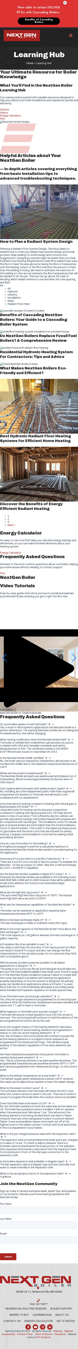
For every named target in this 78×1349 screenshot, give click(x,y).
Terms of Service (43, 1334)
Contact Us (12, 1321)
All (9, 288)
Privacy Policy (25, 1334)
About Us (62, 1315)
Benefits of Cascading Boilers (39, 21)
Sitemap (57, 1331)
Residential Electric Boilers (26, 1308)
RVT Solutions (43, 1337)
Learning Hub (42, 1315)
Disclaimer (60, 1334)
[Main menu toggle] (70, 35)
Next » (11, 525)
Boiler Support (61, 1308)
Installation (14, 297)
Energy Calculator (38, 1321)
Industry (12, 294)
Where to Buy (19, 1315)
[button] (39, 670)
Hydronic (13, 291)
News (11, 301)
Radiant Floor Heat (19, 304)
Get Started (66, 1321)
